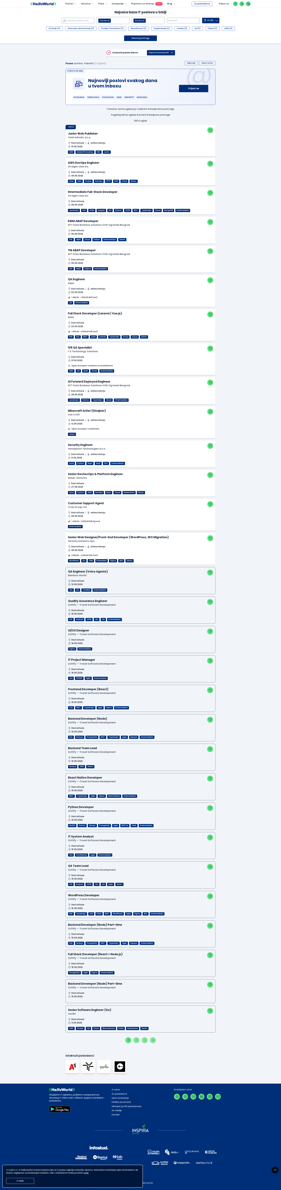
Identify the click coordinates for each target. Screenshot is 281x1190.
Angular (101, 210)
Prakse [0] (212, 28)
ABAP (78, 239)
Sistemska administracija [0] (81, 28)
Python (118, 210)
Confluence (81, 855)
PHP (70, 337)
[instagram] (185, 1097)
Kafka (121, 1028)
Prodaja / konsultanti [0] (112, 28)
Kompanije (118, 3)
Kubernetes (129, 492)
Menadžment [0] (138, 28)
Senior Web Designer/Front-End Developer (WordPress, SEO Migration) (118, 537)
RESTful (125, 825)
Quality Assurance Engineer (87, 601)
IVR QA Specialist (80, 348)
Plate (101, 3)
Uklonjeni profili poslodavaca (127, 1106)
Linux (71, 181)
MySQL (72, 825)
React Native (114, 796)
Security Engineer (80, 445)
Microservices (109, 1028)
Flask (134, 825)
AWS (79, 181)
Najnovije (191, 63)
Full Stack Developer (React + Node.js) (95, 954)
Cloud (124, 181)
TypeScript (146, 210)
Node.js (79, 737)
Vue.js (134, 337)
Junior (106, 152)
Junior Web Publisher (83, 134)
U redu (20, 1180)
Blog (169, 3)
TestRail (86, 590)
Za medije (117, 1110)
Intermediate (183, 210)
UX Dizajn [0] (54, 28)
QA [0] (198, 28)
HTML (92, 210)
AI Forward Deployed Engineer (89, 382)
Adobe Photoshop (85, 152)
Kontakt (116, 1114)
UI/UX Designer (78, 630)
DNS (116, 181)
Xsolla (71, 1013)
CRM (91, 560)
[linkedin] (201, 1097)
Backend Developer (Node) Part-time (95, 925)
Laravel (102, 337)
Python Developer (81, 807)
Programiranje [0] (162, 28)
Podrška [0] (182, 28)
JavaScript (74, 210)
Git (110, 210)
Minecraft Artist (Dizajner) (87, 411)
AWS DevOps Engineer (83, 163)
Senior (133, 181)
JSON (127, 210)
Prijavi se (193, 88)
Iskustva (86, 3)
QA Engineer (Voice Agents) (88, 572)
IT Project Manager (81, 660)
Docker (88, 181)
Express (133, 737)
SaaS (93, 337)
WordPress (74, 560)
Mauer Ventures (77, 478)
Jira (70, 590)
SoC (106, 463)
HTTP (108, 181)
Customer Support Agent (86, 503)
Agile (88, 678)
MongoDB (168, 210)
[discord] (210, 1097)
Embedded (101, 560)
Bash (90, 463)
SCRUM (79, 678)
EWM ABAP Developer (83, 221)
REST (136, 210)
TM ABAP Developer (82, 250)
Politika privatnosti (121, 1102)
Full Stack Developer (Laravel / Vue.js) (95, 313)
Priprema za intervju (142, 3)
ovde (86, 1173)
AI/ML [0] (228, 28)
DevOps (98, 181)
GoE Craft (74, 414)
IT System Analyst (81, 837)
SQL (77, 337)
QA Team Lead (78, 866)
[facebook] (177, 1097)
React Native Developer (85, 778)
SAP (70, 239)
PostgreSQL (92, 737)
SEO (98, 152)
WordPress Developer (83, 895)
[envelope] (218, 1097)
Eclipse (97, 239)
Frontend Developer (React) (88, 689)
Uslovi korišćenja (120, 1098)
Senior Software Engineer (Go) (89, 1010)
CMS (71, 152)
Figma (113, 560)
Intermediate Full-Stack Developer (92, 192)
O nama (116, 1089)
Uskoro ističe (207, 63)
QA (70, 302)
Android (79, 619)
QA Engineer (76, 279)
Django (92, 825)
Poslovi (69, 3)
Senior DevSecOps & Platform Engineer (95, 474)
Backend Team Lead (82, 748)
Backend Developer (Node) (87, 719)
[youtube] (193, 1097)
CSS (84, 210)
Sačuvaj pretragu (140, 38)
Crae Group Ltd (77, 507)
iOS (70, 619)
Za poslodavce (202, 3)
